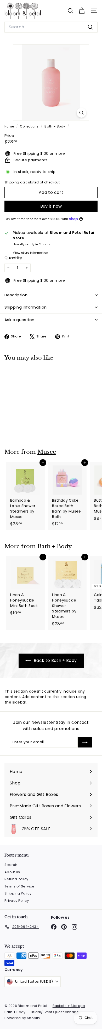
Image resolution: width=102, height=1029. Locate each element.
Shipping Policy (17, 893)
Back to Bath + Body (55, 660)
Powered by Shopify (22, 1017)
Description (15, 295)
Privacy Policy (16, 900)
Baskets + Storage (69, 1005)
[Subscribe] (85, 742)
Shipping (11, 182)
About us (12, 872)
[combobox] (51, 27)
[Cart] (82, 10)
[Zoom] (81, 113)
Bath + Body (54, 126)
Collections (29, 126)
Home (9, 126)
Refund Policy (16, 879)
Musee (46, 452)
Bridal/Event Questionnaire (55, 1011)
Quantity (13, 257)
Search (10, 864)
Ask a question (19, 319)
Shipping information (25, 307)
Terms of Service (19, 886)
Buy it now (51, 206)
